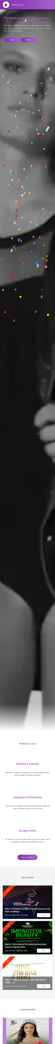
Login (12, 39)
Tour (43, 915)
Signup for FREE (27, 857)
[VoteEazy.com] (11, 8)
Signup (28, 39)
